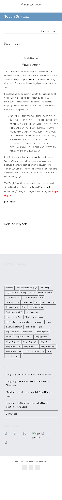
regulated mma (12, 332)
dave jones (27, 302)
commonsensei (12, 297)
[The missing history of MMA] (45, 436)
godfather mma (36, 307)
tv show (9, 356)
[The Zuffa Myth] (18, 436)
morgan (38, 322)
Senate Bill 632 (35, 79)
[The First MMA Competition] (8, 436)
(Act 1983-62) (30, 191)
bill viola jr (45, 288)
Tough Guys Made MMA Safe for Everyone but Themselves (27, 383)
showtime (27, 332)
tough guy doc (41, 337)
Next (54, 31)
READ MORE (10, 202)
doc (37, 302)
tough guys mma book (34, 351)
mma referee (26, 322)
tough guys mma (13, 351)
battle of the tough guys (27, 288)
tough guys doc (30, 346)
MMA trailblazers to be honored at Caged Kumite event (29, 394)
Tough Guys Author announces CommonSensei (28, 374)
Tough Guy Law (12, 341)
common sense (45, 293)
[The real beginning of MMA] (27, 436)
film (23, 307)
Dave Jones (11, 414)
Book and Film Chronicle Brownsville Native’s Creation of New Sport (27, 405)
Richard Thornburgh (41, 187)
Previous (45, 31)
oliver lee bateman (14, 327)
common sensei (30, 297)
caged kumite (12, 293)
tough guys (45, 341)
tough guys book (13, 346)
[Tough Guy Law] (36, 436)
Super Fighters (41, 332)
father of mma (12, 307)
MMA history (11, 322)
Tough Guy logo (29, 341)
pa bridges (30, 327)
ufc (17, 356)
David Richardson (34, 157)
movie (48, 322)
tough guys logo (48, 346)
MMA (27, 317)
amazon (9, 288)
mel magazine (32, 312)
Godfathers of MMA (14, 312)
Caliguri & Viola (28, 293)
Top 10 (9, 337)
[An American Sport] (8, 445)
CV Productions (12, 302)
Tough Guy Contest (23, 337)
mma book (38, 317)
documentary (48, 302)
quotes (41, 327)
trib (49, 351)
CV (41, 297)
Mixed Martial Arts (13, 317)
